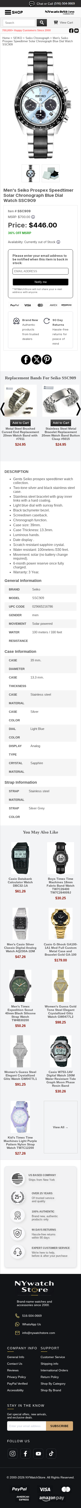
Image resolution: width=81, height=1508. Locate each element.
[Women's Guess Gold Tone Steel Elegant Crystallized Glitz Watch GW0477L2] (61, 986)
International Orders (54, 1370)
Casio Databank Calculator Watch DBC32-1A (20, 882)
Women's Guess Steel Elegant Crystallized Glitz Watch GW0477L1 (20, 1075)
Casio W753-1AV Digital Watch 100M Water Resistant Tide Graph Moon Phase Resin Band (60, 1078)
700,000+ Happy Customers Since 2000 (26, 30)
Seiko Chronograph (37, 38)
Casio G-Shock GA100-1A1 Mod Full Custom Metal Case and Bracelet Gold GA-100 (61, 949)
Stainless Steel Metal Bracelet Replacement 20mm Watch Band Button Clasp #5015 (61, 434)
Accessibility (15, 1390)
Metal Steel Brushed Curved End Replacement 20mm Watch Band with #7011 (20, 434)
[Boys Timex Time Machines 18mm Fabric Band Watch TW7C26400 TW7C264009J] (61, 858)
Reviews (13, 1370)
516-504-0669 (32, 1315)
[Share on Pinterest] (47, 364)
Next (78, 409)
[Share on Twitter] (36, 364)
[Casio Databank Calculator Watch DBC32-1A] (20, 858)
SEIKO (17, 38)
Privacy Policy (16, 1377)
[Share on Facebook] (26, 364)
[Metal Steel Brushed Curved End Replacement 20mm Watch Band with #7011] (20, 401)
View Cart (66, 22)
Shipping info (49, 1363)
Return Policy (50, 1377)
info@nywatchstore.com (38, 1333)
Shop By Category (53, 1383)
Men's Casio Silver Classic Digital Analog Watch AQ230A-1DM (20, 948)
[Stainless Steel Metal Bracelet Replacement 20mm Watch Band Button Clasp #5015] (61, 401)
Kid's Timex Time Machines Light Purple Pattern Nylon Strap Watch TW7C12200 (20, 1142)
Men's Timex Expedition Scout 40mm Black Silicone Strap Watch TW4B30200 (20, 1013)
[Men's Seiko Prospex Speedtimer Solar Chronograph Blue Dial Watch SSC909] (40, 157)
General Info (15, 1357)
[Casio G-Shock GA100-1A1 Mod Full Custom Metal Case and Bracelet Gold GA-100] (61, 924)
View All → (60, 1127)
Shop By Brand (51, 1390)
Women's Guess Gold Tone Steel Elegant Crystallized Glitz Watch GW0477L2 (60, 1011)
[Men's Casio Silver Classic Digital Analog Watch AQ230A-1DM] (20, 924)
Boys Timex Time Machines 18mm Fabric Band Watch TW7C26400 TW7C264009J (61, 885)
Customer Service (53, 1357)
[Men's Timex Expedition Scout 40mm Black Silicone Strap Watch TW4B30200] (20, 986)
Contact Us (14, 1363)
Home (6, 38)
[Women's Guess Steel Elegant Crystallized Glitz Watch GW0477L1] (20, 1051)
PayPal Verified (17, 1383)
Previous (2, 409)
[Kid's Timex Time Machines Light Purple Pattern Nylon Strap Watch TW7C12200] (20, 1117)
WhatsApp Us (31, 1324)
